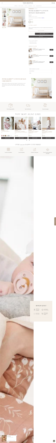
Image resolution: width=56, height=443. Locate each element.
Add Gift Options (41, 30)
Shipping (30, 16)
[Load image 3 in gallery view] (4, 19)
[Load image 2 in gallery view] (4, 15)
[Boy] (32, 22)
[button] (2, 3)
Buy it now (41, 36)
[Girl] (30, 22)
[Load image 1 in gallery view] (4, 10)
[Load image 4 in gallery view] (4, 24)
